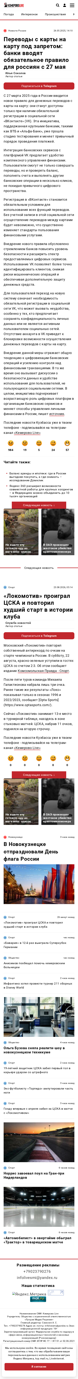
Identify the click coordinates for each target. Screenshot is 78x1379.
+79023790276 (37, 1271)
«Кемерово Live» (27, 433)
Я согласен (39, 1366)
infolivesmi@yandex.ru (37, 1277)
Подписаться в (39, 86)
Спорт (11, 587)
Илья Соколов (15, 73)
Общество (13, 958)
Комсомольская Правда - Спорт (43, 671)
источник (56, 414)
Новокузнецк (15, 837)
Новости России (17, 30)
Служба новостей (18, 623)
